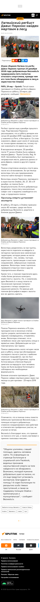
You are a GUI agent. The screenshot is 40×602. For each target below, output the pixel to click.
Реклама (4, 574)
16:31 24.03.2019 (6, 33)
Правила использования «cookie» (12, 567)
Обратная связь (13, 574)
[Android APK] (7, 583)
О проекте (4, 558)
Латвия (22, 540)
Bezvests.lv (25, 94)
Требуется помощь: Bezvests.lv (11, 507)
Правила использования (9, 561)
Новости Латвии (27, 507)
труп (25, 511)
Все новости (6, 540)
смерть (20, 511)
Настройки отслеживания (10, 577)
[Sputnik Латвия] (6, 16)
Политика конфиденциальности (12, 564)
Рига (15, 540)
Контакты (12, 558)
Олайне (4, 511)
